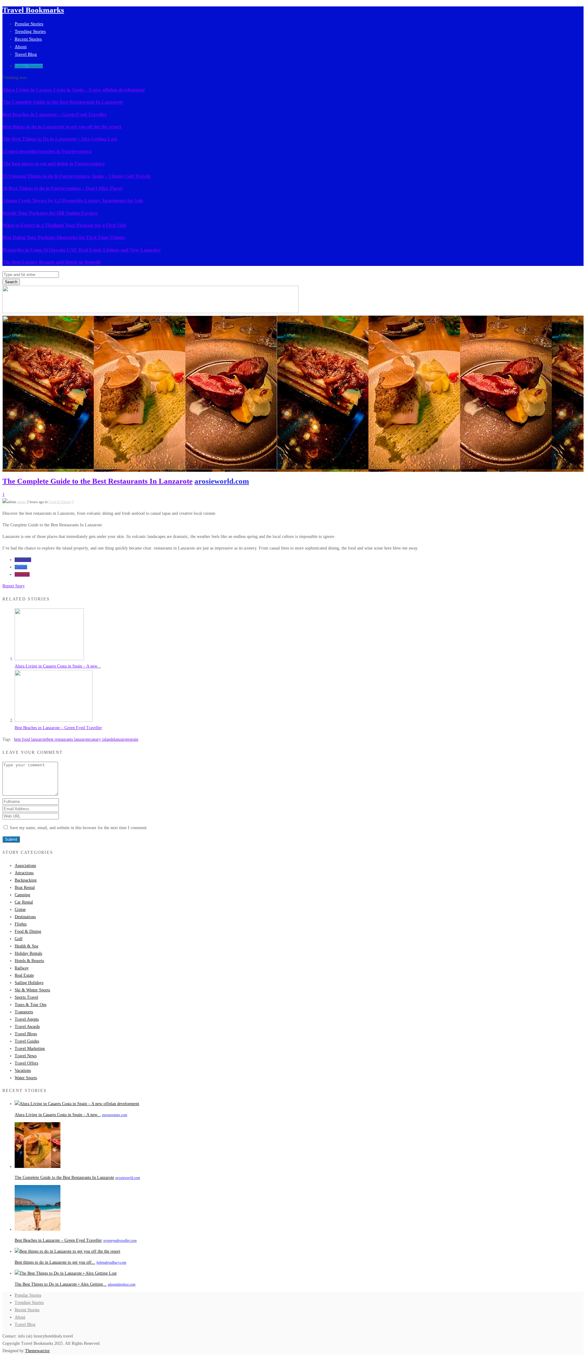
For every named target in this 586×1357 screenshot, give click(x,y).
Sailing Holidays (29, 982)
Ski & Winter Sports (32, 990)
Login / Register (29, 66)
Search (11, 282)
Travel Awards (27, 1026)
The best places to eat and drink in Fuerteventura (53, 163)
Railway (22, 968)
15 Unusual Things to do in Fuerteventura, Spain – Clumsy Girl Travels (76, 176)
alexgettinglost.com (122, 1284)
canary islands (102, 739)
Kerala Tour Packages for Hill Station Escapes (50, 213)
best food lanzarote (30, 739)
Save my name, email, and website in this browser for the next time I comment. (79, 827)
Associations (25, 865)
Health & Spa (26, 946)
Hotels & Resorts (29, 960)
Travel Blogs (26, 1034)
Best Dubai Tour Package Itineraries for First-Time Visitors (63, 237)
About (21, 46)
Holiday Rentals (28, 953)
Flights (21, 924)
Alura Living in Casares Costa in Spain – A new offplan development (73, 90)
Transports (24, 1012)
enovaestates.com (114, 1115)
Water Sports (26, 1078)
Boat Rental (25, 887)
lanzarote (121, 739)
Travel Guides (27, 1041)
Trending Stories (30, 31)
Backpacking (26, 880)
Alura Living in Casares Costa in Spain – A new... (58, 666)
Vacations (23, 1070)
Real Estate (24, 975)
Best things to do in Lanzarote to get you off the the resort (61, 127)
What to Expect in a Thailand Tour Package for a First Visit (64, 225)
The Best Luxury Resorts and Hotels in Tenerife (51, 262)
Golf (19, 938)
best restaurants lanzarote (68, 739)
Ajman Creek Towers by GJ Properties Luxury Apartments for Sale (72, 200)
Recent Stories (28, 39)
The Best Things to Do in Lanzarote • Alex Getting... (61, 1284)
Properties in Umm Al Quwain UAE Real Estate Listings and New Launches (81, 250)
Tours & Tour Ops (30, 1004)
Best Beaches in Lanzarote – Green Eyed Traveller (54, 114)
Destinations (25, 917)
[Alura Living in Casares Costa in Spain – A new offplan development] (49, 659)
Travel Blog (26, 54)
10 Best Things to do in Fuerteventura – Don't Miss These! (62, 188)
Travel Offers (26, 1063)
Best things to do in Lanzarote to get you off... (55, 1262)
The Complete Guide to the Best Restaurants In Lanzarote (62, 102)
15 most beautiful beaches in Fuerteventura (47, 151)
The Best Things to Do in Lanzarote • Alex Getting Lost (59, 139)
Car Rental (24, 902)
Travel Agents (27, 1019)
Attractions (24, 873)
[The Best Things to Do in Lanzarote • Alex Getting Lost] (66, 1273)
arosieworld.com (221, 481)
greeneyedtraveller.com (120, 1240)
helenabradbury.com (111, 1262)
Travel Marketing (30, 1048)
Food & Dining (60, 502)
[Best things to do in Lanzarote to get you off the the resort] (67, 1251)
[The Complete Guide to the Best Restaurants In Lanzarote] (37, 1166)
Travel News (26, 1056)
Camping (22, 895)
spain (133, 739)
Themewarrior (37, 1350)
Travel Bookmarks (33, 10)
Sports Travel (26, 997)
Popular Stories (29, 23)
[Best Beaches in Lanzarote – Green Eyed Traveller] (53, 720)
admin (21, 502)
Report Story (13, 586)
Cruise (20, 909)
